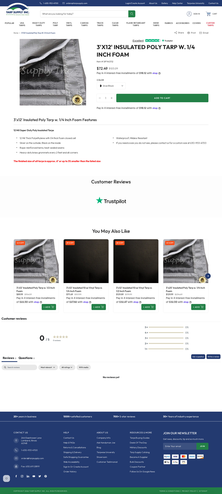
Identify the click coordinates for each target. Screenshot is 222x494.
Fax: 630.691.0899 (30, 466)
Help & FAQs (69, 442)
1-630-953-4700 (50, 3)
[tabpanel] (111, 387)
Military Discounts (138, 447)
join (202, 446)
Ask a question (198, 356)
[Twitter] (39, 476)
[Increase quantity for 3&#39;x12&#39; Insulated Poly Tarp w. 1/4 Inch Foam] (112, 98)
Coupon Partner (137, 466)
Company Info (103, 437)
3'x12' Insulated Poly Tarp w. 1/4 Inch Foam (38, 33)
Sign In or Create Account (75, 466)
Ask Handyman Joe (106, 442)
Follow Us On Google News (142, 471)
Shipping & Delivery (72, 452)
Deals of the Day (138, 442)
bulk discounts (137, 462)
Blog (99, 447)
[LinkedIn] (28, 476)
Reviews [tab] (9, 358)
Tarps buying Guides (139, 437)
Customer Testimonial (107, 462)
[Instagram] (22, 476)
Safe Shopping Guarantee (75, 457)
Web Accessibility (71, 462)
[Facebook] (16, 476)
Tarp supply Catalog (140, 452)
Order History (69, 471)
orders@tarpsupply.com (76, 3)
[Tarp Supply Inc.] (18, 9)
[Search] (131, 13)
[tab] (26, 358)
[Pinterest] (45, 476)
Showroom (102, 457)
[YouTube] (33, 476)
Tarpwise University (106, 452)
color (100, 80)
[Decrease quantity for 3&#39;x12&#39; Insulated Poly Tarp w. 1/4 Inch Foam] (99, 98)
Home (16, 33)
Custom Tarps (210, 24)
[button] (211, 14)
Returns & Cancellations (74, 447)
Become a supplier (139, 457)
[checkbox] (84, 367)
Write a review (213, 356)
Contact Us (68, 437)
